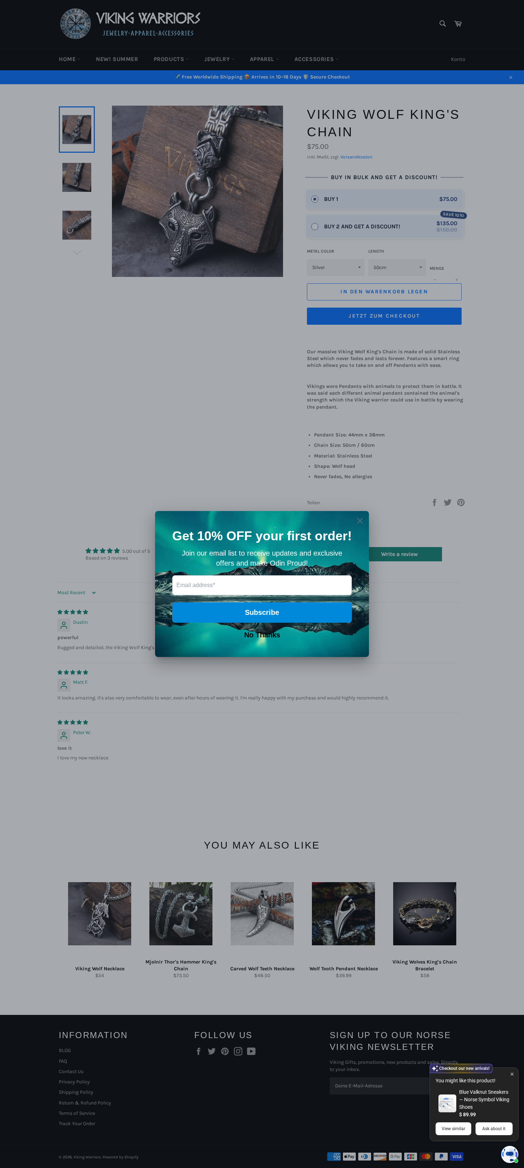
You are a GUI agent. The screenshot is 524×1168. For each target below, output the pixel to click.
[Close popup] (512, 1074)
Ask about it (493, 1128)
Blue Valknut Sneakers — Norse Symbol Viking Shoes (484, 1099)
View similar (453, 1128)
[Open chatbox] (509, 1154)
